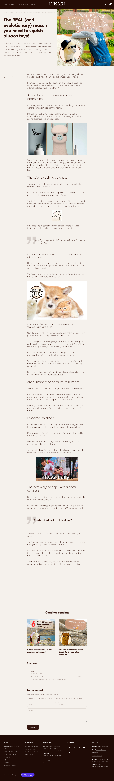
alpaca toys (53, 553)
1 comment (9, 77)
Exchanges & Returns (10, 765)
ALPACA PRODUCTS (10, 4)
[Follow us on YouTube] (84, 747)
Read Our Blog (29, 755)
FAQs (5, 760)
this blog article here (64, 355)
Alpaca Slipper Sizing (10, 754)
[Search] (102, 4)
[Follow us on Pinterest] (79, 747)
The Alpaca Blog (12, 12)
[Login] (105, 4)
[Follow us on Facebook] (69, 747)
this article (58, 374)
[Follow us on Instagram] (74, 747)
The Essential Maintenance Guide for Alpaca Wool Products (71, 652)
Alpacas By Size (8, 757)
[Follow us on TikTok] (69, 752)
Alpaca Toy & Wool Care (11, 751)
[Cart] (109, 4)
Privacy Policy (63, 698)
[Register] (61, 760)
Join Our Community (31, 746)
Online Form (104, 746)
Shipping (6, 763)
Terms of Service (76, 698)
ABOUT (33, 4)
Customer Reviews (31, 749)
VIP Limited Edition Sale (32, 752)
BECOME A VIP (23, 4)
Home (5, 12)
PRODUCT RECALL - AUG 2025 (11, 747)
